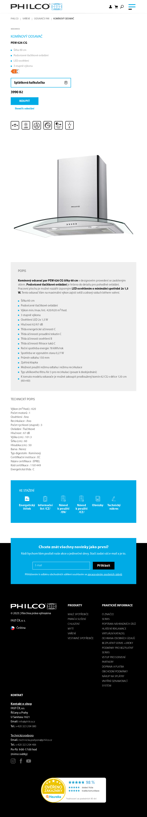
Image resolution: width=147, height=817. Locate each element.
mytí (71, 628)
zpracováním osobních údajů (105, 574)
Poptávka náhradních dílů (119, 624)
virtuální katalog (113, 633)
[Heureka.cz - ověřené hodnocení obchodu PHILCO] (73, 790)
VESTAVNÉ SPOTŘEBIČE (81, 638)
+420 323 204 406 (26, 745)
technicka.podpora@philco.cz (35, 740)
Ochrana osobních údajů (118, 638)
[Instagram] (13, 762)
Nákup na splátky (113, 676)
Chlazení (73, 624)
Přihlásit (103, 565)
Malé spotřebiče (78, 614)
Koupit (24, 101)
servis (106, 619)
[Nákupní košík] (116, 6)
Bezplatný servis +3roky (117, 643)
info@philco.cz (27, 721)
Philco (14, 19)
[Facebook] (21, 762)
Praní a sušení (77, 619)
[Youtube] (28, 762)
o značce (108, 614)
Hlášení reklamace (114, 628)
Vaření (26, 19)
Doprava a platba (113, 666)
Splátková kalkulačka (29, 82)
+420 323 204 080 (26, 726)
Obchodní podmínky (115, 671)
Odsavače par (41, 19)
